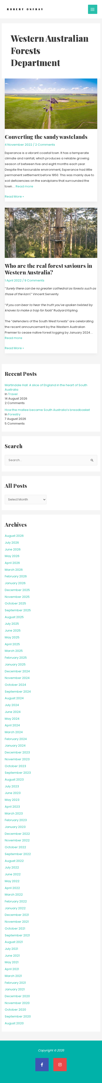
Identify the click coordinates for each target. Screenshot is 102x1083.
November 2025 (17, 597)
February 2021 (15, 983)
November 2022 (17, 840)
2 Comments (45, 145)
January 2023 (15, 827)
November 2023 (17, 759)
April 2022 (12, 888)
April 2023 (12, 807)
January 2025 (15, 664)
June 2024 (13, 712)
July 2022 (12, 867)
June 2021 (12, 956)
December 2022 (17, 834)
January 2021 (15, 989)
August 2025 (14, 617)
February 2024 (16, 739)
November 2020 (17, 1003)
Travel (13, 394)
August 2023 (14, 779)
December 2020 (17, 996)
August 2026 (14, 536)
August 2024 (14, 698)
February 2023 (16, 820)
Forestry (14, 414)
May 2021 (12, 962)
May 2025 (12, 637)
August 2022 (14, 861)
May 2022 (12, 881)
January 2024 (15, 746)
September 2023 (18, 773)
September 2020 (18, 1016)
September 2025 (18, 610)
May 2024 (12, 719)
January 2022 (15, 908)
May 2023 (12, 800)
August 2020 (14, 1023)
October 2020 (15, 1010)
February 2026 (16, 576)
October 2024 (15, 685)
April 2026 (12, 563)
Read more (24, 186)
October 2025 (15, 603)
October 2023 (15, 766)
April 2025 (12, 644)
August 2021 (14, 942)
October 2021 (15, 928)
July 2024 (12, 705)
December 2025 (17, 590)
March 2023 (14, 813)
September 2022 (18, 854)
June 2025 (13, 630)
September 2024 (18, 692)
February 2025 (16, 658)
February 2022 (16, 901)
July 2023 (12, 786)
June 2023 (13, 793)
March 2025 (14, 651)
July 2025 (12, 624)
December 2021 (17, 915)
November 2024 (17, 678)
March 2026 (14, 570)
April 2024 (12, 725)
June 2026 (13, 549)
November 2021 (17, 922)
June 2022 (13, 874)
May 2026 (12, 556)
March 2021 (13, 976)
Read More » (14, 196)
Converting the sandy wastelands (46, 136)
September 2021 (17, 935)
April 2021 (12, 969)
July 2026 (12, 543)
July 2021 (11, 949)
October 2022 (15, 847)
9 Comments (34, 280)
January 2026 (15, 583)
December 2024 (17, 671)
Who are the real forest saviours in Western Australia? (48, 269)
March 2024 (14, 732)
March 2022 (14, 895)
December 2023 (17, 752)
